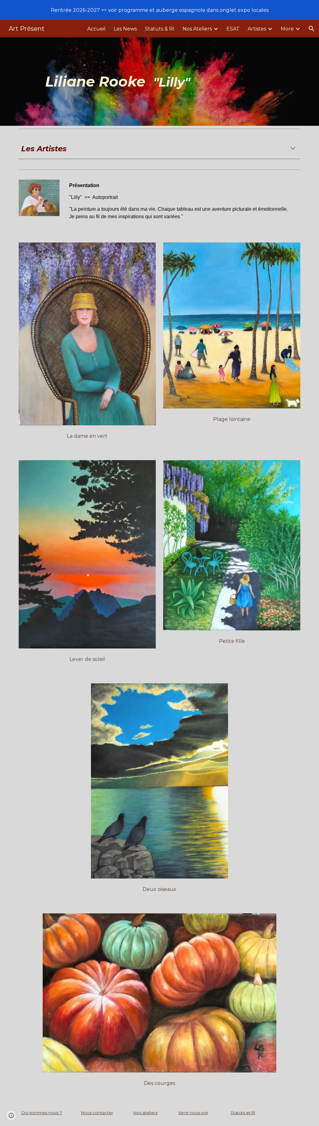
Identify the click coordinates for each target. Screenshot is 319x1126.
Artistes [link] (257, 29)
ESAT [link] (233, 29)
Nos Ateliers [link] (197, 29)
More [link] (287, 29)
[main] (171, 81)
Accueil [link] (96, 29)
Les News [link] (125, 29)
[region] (159, 10)
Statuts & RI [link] (159, 29)
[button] (311, 28)
